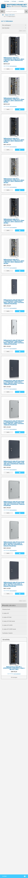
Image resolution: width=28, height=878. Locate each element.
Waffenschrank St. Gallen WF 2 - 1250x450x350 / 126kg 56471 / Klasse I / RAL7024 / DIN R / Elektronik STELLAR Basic (14, 59)
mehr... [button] (8, 69)
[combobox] (14, 25)
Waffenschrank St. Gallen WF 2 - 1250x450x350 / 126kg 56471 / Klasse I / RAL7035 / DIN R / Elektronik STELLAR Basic (14, 100)
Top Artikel (6, 639)
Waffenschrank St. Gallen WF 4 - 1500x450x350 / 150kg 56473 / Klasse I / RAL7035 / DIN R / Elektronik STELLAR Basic (14, 180)
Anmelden (21, 1)
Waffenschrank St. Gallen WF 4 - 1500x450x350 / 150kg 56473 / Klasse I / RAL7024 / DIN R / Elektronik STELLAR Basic (14, 140)
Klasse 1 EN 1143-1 (10, 605)
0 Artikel (4, 876)
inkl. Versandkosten (13, 66)
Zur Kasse (6, 1)
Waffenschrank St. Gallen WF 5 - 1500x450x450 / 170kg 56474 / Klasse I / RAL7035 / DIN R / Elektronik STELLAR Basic (14, 261)
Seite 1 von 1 (22, 30)
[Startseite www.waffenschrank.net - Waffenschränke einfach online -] (14, 6)
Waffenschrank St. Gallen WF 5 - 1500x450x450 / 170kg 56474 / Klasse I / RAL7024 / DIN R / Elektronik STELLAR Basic (14, 221)
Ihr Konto (14, 1)
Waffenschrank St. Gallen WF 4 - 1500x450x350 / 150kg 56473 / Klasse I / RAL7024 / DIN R (14, 668)
